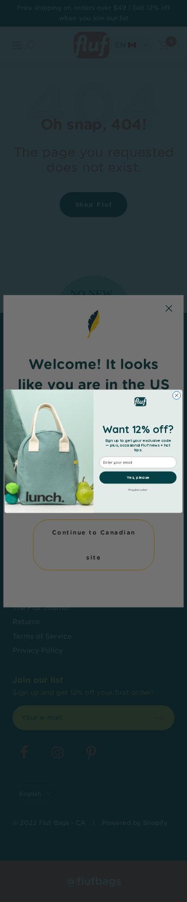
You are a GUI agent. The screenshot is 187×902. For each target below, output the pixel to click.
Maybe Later (137, 489)
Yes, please (138, 477)
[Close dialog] (176, 395)
